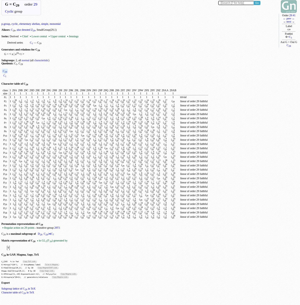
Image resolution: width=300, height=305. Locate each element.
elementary (25, 23)
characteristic (41, 60)
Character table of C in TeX (17, 292)
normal (25, 60)
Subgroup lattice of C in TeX (18, 288)
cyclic (14, 23)
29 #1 (292, 15)
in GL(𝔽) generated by (52, 240)
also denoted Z (26, 29)
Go (257, 2)
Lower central (38, 36)
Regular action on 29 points (18, 227)
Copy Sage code (46, 271)
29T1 (57, 227)
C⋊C (49, 233)
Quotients (7, 63)
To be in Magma (51, 264)
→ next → (289, 21)
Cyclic (9, 11)
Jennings (72, 36)
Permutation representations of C (22, 223)
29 (35, 4)
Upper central (56, 36)
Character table (10, 83)
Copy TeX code (29, 261)
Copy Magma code (68, 274)
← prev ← (289, 18)
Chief (24, 36)
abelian (36, 23)
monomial (55, 23)
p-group (5, 23)
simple (44, 23)
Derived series (15, 42)
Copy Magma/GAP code (47, 268)
